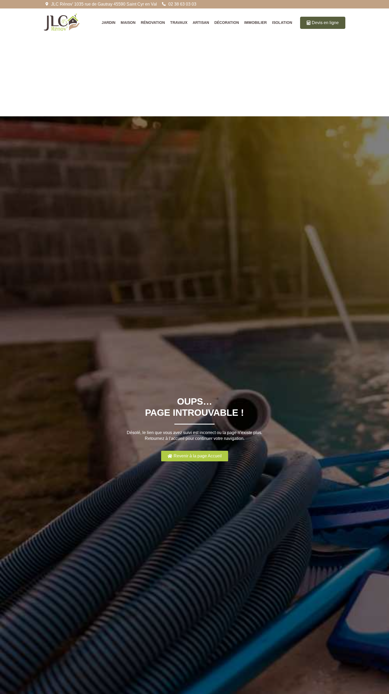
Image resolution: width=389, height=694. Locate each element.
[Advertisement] (194, 76)
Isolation (282, 22)
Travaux (178, 22)
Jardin (108, 22)
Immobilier (255, 22)
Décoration (226, 22)
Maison (128, 22)
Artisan (201, 22)
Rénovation (153, 22)
